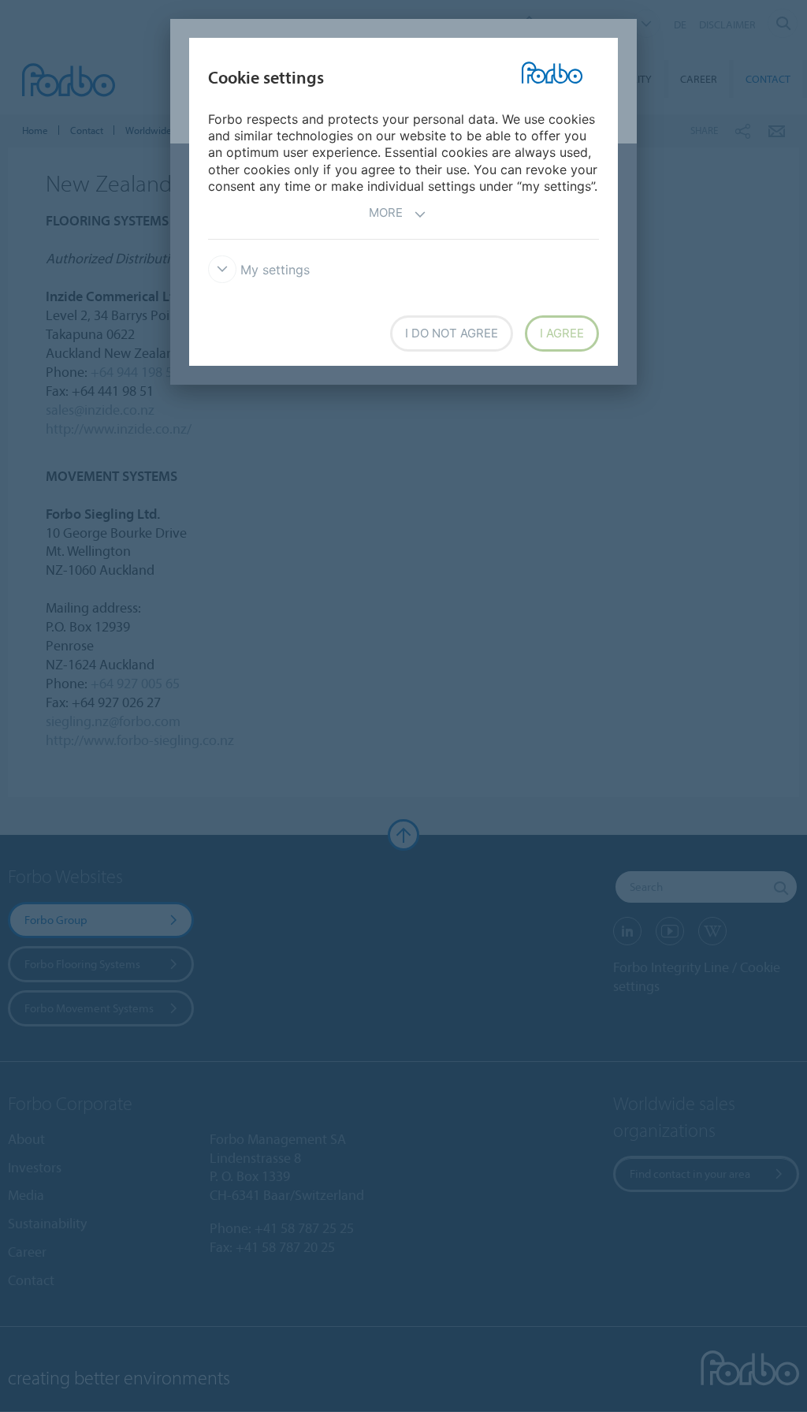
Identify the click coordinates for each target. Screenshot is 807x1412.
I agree (562, 333)
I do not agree (451, 333)
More (386, 212)
